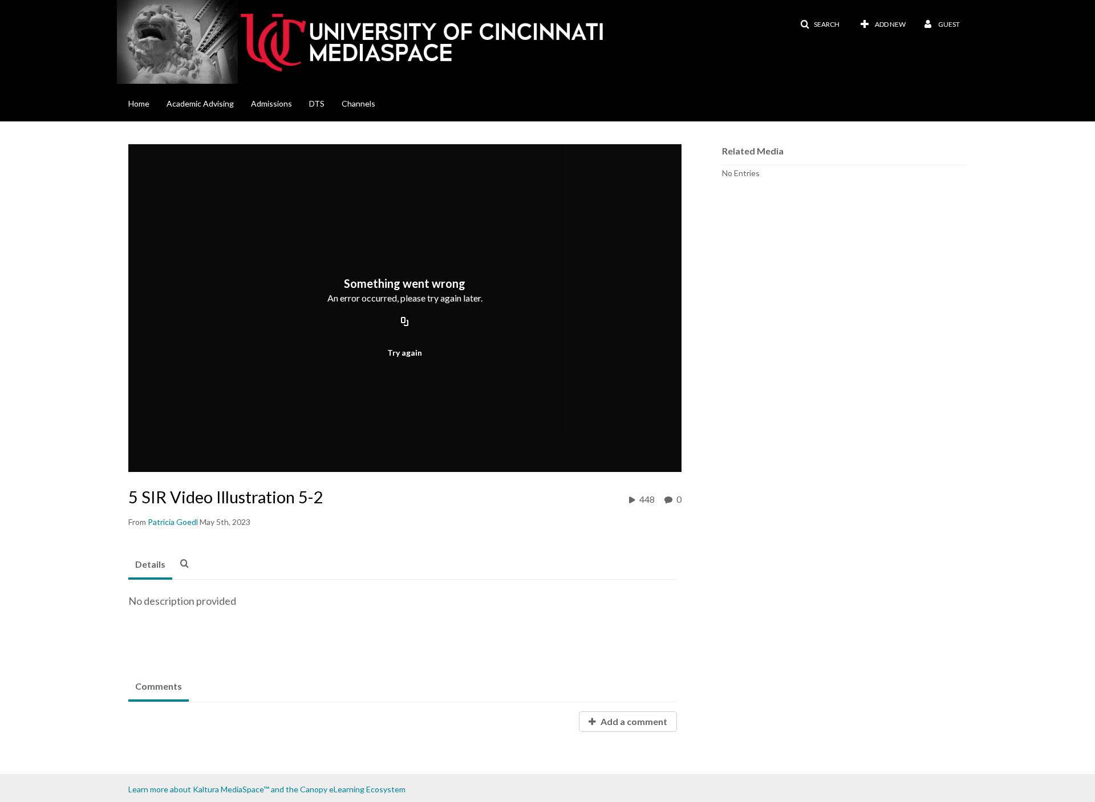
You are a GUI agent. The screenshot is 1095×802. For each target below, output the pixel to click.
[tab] (150, 565)
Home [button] (138, 103)
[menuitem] (147, 102)
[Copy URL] (405, 323)
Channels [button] (358, 103)
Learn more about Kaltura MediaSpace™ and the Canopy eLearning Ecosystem (266, 789)
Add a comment (633, 721)
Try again (404, 352)
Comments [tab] (158, 686)
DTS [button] (317, 103)
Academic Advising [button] (200, 103)
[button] (820, 24)
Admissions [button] (271, 103)
